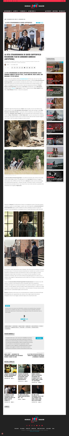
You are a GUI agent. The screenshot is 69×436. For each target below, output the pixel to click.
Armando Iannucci (8, 326)
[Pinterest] (17, 68)
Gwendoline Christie (15, 327)
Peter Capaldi (28, 327)
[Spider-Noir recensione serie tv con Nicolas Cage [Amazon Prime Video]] (55, 176)
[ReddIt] (20, 68)
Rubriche (19, 399)
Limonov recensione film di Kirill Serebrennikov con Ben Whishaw (10, 375)
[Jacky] (5, 64)
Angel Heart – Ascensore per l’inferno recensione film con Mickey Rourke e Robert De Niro (13, 355)
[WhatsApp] (22, 68)
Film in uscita (7, 327)
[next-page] (62, 62)
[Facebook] (12, 68)
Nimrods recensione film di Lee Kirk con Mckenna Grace (54, 130)
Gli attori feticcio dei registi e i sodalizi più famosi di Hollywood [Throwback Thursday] (35, 355)
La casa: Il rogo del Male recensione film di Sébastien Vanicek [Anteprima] (55, 166)
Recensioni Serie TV (50, 177)
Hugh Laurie (22, 327)
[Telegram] (25, 68)
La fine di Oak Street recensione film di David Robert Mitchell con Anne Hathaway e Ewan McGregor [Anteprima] (54, 93)
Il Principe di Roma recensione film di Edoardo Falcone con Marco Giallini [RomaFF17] (9, 397)
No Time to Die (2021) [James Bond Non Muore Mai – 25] (24, 396)
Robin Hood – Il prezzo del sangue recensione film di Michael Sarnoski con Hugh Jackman (54, 117)
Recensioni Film (22, 19)
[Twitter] (15, 68)
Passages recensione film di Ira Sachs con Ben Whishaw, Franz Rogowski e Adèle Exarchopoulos (23, 376)
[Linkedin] (29, 68)
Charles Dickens (22, 326)
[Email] (27, 68)
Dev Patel (41, 326)
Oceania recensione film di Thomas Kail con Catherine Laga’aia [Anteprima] (54, 105)
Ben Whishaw (15, 326)
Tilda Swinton (7, 328)
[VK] (34, 68)
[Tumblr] (32, 68)
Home (5, 19)
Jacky (8, 64)
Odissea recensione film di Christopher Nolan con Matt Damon (54, 155)
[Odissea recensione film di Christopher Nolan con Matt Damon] (55, 151)
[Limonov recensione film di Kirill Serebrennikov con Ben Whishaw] (10, 368)
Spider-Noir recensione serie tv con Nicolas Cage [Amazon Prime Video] (54, 179)
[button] (62, 0)
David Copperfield (35, 326)
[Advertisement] (24, 99)
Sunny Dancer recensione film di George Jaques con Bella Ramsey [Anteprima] (54, 69)
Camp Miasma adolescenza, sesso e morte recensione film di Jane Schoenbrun (54, 81)
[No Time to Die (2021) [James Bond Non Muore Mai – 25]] (24, 389)
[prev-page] (60, 62)
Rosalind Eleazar (35, 327)
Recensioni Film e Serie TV (12, 19)
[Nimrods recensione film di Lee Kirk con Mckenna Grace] (55, 127)
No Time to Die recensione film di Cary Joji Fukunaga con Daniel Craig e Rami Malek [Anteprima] (38, 397)
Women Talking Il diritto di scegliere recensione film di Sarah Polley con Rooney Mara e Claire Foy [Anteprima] (37, 377)
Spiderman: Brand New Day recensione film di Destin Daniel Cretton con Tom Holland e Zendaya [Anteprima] (54, 141)
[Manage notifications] (2, 433)
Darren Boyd (28, 326)
